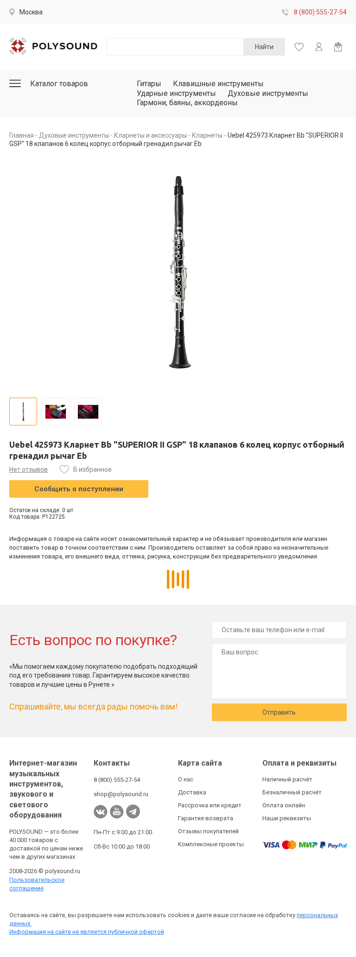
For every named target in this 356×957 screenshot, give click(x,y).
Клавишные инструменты (218, 83)
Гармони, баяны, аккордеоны (187, 102)
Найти (264, 47)
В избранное (92, 469)
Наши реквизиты (286, 818)
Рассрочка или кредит (210, 805)
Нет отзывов (28, 469)
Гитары (149, 83)
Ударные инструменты (176, 93)
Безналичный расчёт (292, 792)
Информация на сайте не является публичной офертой (86, 931)
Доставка (192, 792)
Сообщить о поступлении (78, 489)
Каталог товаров (59, 83)
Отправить (279, 712)
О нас (185, 779)
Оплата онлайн (283, 805)
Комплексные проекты (211, 844)
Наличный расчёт (287, 779)
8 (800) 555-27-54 (320, 12)
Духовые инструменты (268, 93)
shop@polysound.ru (121, 794)
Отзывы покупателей (208, 831)
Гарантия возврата (205, 818)
